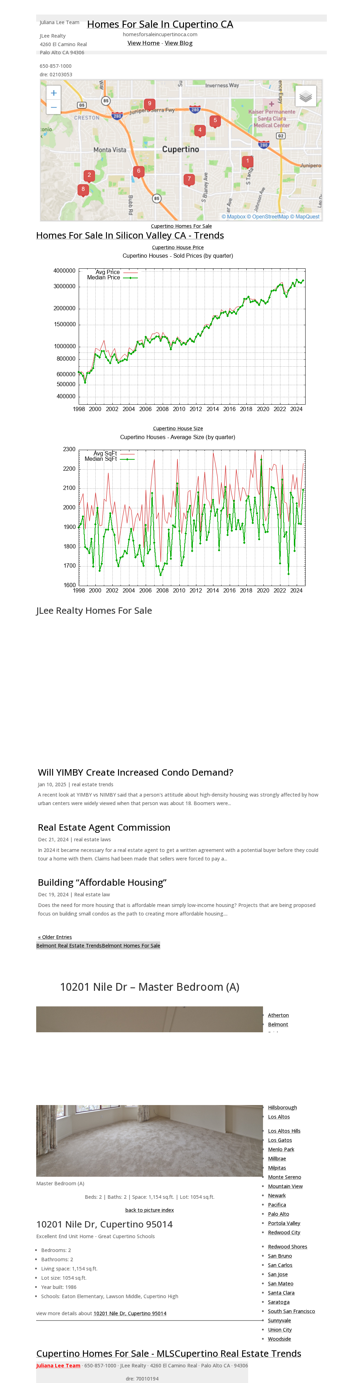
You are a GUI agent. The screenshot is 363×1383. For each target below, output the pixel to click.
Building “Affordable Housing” (102, 882)
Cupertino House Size (178, 428)
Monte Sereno (284, 1177)
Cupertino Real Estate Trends (237, 1353)
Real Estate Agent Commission (104, 827)
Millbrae (277, 1158)
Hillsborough (282, 1107)
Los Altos (279, 1116)
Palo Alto (278, 1213)
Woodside (279, 1338)
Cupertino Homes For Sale (181, 226)
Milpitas (277, 1167)
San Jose (278, 1274)
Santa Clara (281, 1292)
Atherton (278, 1015)
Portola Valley (284, 1223)
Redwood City (284, 1232)
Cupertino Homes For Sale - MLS (105, 1353)
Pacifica (277, 1204)
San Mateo (281, 1283)
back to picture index (149, 1210)
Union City (280, 1329)
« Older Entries (55, 937)
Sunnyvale (279, 1320)
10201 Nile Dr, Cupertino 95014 (130, 1313)
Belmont (278, 1024)
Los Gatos (280, 1140)
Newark (277, 1195)
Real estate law (92, 894)
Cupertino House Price (178, 247)
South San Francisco (291, 1311)
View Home (144, 43)
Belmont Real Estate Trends (69, 945)
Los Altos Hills (284, 1130)
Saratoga (279, 1302)
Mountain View (285, 1186)
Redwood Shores (287, 1246)
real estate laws (92, 839)
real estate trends (92, 784)
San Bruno (280, 1255)
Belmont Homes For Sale (131, 945)
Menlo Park (281, 1149)
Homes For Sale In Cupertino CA (160, 24)
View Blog (178, 43)
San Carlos (280, 1265)
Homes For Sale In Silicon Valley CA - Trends (130, 235)
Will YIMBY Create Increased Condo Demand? (135, 772)
